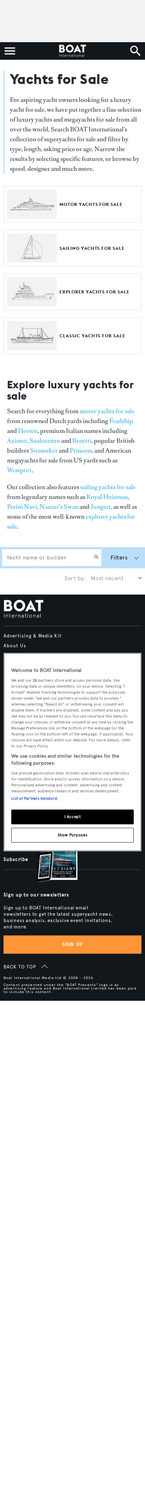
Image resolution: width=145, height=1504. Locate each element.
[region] (72, 752)
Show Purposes (72, 834)
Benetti (82, 440)
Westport (19, 470)
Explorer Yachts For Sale (94, 292)
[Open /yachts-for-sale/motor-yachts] (32, 215)
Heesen (28, 431)
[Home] (72, 51)
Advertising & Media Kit (33, 636)
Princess (81, 450)
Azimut (17, 440)
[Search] (96, 558)
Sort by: (75, 578)
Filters (119, 557)
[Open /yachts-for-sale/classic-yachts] (32, 347)
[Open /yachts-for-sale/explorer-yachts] (32, 303)
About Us (15, 646)
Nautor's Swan (58, 507)
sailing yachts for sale (107, 487)
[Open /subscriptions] (51, 861)
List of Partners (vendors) (34, 798)
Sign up (72, 944)
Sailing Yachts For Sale (92, 248)
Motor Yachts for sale (90, 204)
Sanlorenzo (45, 440)
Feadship (121, 421)
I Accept (72, 816)
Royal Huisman (107, 497)
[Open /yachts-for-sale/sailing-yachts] (32, 259)
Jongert (100, 507)
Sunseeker (44, 450)
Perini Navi (22, 507)
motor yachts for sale (107, 411)
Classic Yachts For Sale (92, 336)
